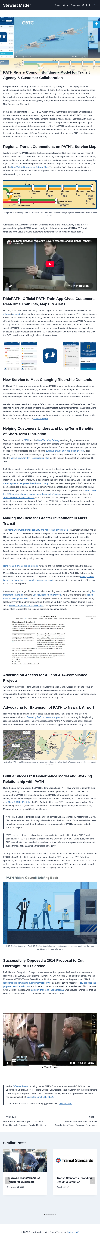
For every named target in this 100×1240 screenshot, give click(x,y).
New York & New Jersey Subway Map (29, 167)
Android (16, 314)
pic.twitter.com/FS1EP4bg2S (40, 1097)
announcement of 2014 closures (18, 497)
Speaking (75, 5)
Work (65, 5)
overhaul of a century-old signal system (65, 451)
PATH (26, 440)
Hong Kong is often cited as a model (20, 566)
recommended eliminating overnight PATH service (27, 983)
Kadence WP (73, 1232)
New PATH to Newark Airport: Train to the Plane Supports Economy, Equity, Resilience (24, 1121)
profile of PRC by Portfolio (17, 802)
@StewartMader (20, 1086)
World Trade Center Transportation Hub (30, 458)
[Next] (92, 1180)
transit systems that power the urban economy (25, 483)
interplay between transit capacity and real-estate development (37, 530)
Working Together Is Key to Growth (26, 605)
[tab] (44, 1214)
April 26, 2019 (65, 1103)
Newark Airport (40, 418)
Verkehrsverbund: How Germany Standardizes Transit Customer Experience (76, 1121)
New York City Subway (48, 440)
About (57, 5)
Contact (86, 5)
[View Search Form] (94, 5)
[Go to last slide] (7, 1180)
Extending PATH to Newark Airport (43, 717)
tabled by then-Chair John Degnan (47, 990)
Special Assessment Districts (47, 595)
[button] (96, 24)
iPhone (6, 314)
